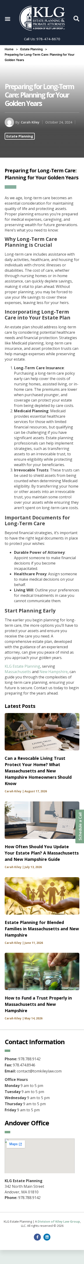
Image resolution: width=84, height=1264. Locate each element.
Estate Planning (31, 49)
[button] (7, 19)
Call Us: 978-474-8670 (42, 38)
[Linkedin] (46, 1237)
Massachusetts (18, 671)
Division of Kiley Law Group (59, 1221)
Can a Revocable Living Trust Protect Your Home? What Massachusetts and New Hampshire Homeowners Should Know (38, 770)
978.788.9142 (29, 1197)
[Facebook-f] (37, 1237)
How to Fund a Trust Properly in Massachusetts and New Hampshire (38, 1004)
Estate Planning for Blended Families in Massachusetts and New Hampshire (42, 929)
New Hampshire (53, 671)
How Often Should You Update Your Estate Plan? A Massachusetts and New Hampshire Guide (42, 853)
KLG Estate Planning (22, 666)
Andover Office (27, 1123)
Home (9, 49)
